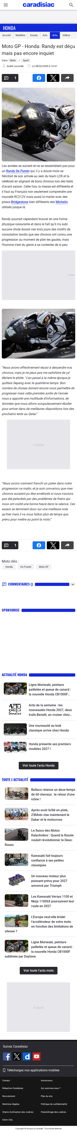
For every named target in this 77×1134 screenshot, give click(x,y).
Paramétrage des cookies (53, 1112)
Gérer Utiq (7, 1120)
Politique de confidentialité (54, 1104)
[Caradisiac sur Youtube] (36, 1057)
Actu (54, 35)
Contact (6, 1080)
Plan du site (47, 1096)
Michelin (62, 202)
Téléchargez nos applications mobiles (33, 1070)
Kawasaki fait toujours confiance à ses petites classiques (47, 860)
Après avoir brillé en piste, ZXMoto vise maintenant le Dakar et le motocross (50, 815)
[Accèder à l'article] (15, 689)
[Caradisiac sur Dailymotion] (27, 1057)
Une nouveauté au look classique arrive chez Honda (49, 728)
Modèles (20, 35)
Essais (34, 35)
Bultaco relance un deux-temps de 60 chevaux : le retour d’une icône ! (53, 794)
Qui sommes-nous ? (50, 1088)
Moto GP (44, 566)
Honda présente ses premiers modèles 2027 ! (50, 746)
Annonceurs (47, 1080)
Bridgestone (19, 202)
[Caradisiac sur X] (17, 1057)
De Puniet (25, 566)
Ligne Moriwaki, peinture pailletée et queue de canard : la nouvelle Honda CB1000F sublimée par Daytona (50, 690)
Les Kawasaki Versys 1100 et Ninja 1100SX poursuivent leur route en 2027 (52, 901)
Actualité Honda (14, 674)
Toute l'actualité (15, 779)
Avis (45, 35)
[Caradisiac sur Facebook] (7, 1057)
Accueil (6, 35)
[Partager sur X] (54, 76)
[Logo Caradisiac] (38, 8)
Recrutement (8, 1096)
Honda (9, 27)
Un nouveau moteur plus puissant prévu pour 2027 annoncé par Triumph (49, 881)
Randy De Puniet (17, 171)
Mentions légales (10, 1104)
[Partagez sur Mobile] (68, 76)
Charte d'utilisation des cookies (17, 1112)
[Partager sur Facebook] (40, 76)
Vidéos (66, 35)
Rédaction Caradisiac (12, 1088)
